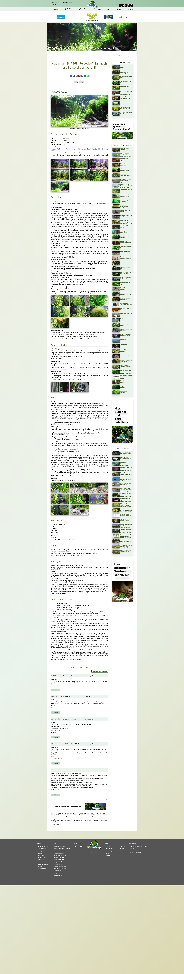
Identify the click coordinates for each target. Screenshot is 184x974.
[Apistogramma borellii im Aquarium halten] (116, 275)
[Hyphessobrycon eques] (60, 504)
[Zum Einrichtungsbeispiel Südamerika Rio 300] (116, 115)
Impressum (132, 850)
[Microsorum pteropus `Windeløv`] (60, 316)
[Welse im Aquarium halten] (116, 254)
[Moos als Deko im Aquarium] (116, 239)
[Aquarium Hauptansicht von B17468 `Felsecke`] (79, 127)
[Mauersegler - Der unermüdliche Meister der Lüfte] (116, 481)
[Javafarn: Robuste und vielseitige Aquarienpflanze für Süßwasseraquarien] (116, 373)
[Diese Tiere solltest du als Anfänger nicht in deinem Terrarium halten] (116, 553)
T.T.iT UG (142, 852)
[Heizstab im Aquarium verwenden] (116, 203)
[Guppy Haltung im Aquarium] (116, 151)
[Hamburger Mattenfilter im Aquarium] (116, 234)
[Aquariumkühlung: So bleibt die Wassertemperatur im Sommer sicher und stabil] (116, 270)
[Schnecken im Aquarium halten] (116, 249)
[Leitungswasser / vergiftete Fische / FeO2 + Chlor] (116, 517)
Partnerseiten (122, 846)
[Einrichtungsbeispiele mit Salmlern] (116, 301)
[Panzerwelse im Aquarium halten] (116, 161)
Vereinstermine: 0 (42, 868)
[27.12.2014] (98, 180)
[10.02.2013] (79, 180)
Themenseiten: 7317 (58, 875)
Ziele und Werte (109, 848)
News (107, 853)
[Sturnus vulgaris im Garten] (116, 213)
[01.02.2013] (60, 180)
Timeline (108, 855)
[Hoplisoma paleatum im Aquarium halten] (116, 218)
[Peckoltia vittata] (60, 515)
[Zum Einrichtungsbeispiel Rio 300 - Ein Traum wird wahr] (116, 100)
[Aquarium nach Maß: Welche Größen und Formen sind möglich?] (116, 532)
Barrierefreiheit (133, 848)
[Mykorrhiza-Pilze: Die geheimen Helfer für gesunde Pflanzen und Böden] (116, 486)
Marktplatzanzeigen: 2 (43, 862)
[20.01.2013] (98, 169)
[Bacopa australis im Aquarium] (116, 285)
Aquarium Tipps (68, 9)
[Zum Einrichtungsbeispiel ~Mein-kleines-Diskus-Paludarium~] (116, 84)
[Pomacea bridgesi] (79, 515)
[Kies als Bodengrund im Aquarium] (116, 291)
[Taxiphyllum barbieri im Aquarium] (116, 389)
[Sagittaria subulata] (79, 316)
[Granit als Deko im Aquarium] (116, 353)
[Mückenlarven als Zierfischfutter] (116, 167)
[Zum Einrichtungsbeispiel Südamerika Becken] (116, 79)
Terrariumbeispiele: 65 (43, 850)
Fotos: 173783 (41, 853)
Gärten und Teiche (82, 9)
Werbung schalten (110, 851)
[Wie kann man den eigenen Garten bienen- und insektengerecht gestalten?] (116, 512)
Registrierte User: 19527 (43, 851)
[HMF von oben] (79, 392)
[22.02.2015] (60, 191)
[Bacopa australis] (60, 305)
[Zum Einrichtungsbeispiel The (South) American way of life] (116, 110)
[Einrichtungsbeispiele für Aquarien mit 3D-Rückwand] (116, 337)
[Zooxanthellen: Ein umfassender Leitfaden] (116, 476)
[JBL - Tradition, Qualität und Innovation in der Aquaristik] (116, 378)
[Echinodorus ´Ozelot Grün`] (60, 328)
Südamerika (69, 55)
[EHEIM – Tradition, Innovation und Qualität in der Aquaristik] (116, 187)
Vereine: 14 (40, 866)
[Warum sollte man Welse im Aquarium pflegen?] (116, 543)
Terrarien (98, 9)
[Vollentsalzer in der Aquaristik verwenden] (116, 260)
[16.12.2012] (60, 169)
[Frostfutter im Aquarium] (116, 358)
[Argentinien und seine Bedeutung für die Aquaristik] (116, 182)
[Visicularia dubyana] (98, 316)
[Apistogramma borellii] (60, 492)
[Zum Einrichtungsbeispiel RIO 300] (116, 105)
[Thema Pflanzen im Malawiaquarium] (116, 522)
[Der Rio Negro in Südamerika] (116, 342)
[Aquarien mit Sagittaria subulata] (116, 192)
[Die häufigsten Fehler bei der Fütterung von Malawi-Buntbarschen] (116, 455)
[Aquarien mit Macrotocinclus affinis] (116, 244)
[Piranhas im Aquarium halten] (116, 327)
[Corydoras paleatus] (98, 492)
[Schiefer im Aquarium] (116, 265)
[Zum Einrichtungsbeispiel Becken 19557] (116, 89)
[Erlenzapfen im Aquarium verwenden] (116, 296)
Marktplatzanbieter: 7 (43, 864)
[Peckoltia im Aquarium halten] (116, 384)
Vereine (130, 9)
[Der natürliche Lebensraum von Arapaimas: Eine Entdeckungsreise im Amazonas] (116, 465)
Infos (108, 9)
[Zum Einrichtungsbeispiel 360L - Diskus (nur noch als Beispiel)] (116, 74)
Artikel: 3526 (41, 859)
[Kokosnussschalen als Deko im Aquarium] (116, 311)
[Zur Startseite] (94, 849)
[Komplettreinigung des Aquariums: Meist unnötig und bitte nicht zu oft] (116, 538)
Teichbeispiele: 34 (42, 848)
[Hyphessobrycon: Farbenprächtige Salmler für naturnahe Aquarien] (116, 223)
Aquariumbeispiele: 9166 (43, 846)
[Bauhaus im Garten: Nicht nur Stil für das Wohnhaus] (116, 460)
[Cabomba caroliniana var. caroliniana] (79, 305)
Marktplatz (119, 9)
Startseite (59, 55)
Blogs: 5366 (40, 861)
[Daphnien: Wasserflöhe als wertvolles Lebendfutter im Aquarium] (116, 363)
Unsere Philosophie (110, 850)
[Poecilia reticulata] (98, 504)
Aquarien (56, 9)
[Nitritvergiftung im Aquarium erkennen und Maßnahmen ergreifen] (116, 501)
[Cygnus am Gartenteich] (116, 316)
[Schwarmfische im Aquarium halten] (116, 172)
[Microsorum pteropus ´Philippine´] (98, 305)
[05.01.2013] (79, 169)
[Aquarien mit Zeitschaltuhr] (116, 347)
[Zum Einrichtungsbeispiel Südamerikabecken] (116, 69)
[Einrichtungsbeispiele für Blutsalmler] (116, 280)
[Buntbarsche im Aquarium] (116, 394)
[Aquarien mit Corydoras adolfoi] (116, 229)
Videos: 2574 (41, 855)
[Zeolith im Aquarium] (116, 322)
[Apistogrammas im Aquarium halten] (116, 198)
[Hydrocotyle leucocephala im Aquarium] (116, 208)
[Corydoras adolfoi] (79, 492)
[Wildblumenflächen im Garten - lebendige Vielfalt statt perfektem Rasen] (116, 507)
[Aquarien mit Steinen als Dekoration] (116, 332)
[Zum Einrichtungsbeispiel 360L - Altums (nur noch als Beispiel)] (116, 94)
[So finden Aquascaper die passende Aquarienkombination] (116, 496)
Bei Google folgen (123, 55)
